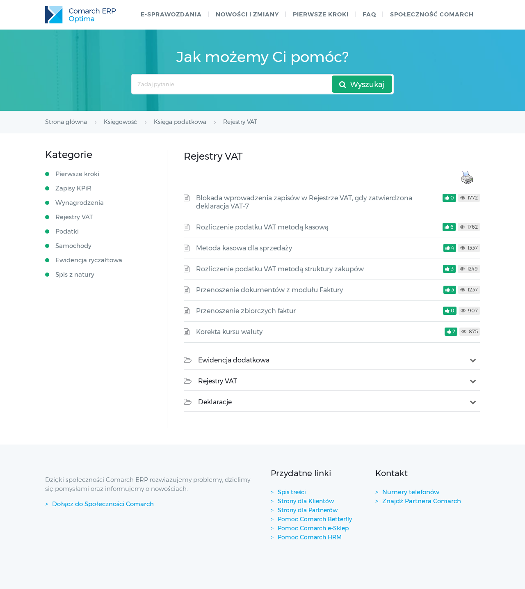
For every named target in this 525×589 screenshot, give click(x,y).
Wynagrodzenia (79, 202)
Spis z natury (74, 274)
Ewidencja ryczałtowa (88, 260)
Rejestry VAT (217, 381)
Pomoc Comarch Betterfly (315, 519)
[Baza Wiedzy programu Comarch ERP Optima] (80, 14)
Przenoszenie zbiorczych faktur (246, 311)
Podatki (67, 231)
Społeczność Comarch (432, 14)
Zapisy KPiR (73, 188)
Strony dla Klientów (306, 501)
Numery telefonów (410, 492)
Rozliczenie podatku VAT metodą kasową (262, 227)
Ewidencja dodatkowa (233, 360)
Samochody (73, 246)
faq (369, 14)
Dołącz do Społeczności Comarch (103, 504)
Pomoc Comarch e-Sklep (313, 528)
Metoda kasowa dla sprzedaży (244, 248)
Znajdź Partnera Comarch (421, 501)
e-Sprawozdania (171, 14)
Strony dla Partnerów (308, 510)
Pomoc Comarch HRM (310, 537)
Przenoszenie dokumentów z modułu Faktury (269, 290)
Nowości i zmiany (247, 14)
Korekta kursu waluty (229, 332)
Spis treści (292, 492)
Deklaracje (215, 402)
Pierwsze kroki (321, 14)
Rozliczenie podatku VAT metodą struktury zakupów (280, 269)
